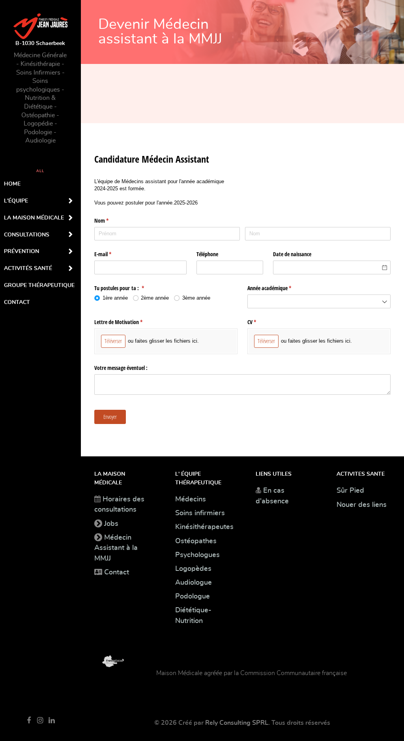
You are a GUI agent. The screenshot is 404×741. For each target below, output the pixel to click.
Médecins (190, 499)
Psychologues (197, 555)
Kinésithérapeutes (204, 527)
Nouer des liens (362, 504)
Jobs (111, 523)
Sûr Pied (350, 490)
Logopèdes (193, 568)
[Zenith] (109, 660)
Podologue (192, 596)
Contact (116, 572)
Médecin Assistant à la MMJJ (116, 548)
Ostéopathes (196, 541)
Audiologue (193, 582)
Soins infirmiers (200, 513)
